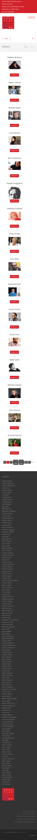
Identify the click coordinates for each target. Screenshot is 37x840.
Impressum (32, 835)
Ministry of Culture (7, 4)
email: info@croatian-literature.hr (11, 1)
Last (21, 463)
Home (6, 38)
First (15, 461)
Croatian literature (11, 832)
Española (31, 17)
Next (15, 463)
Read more (14, 75)
